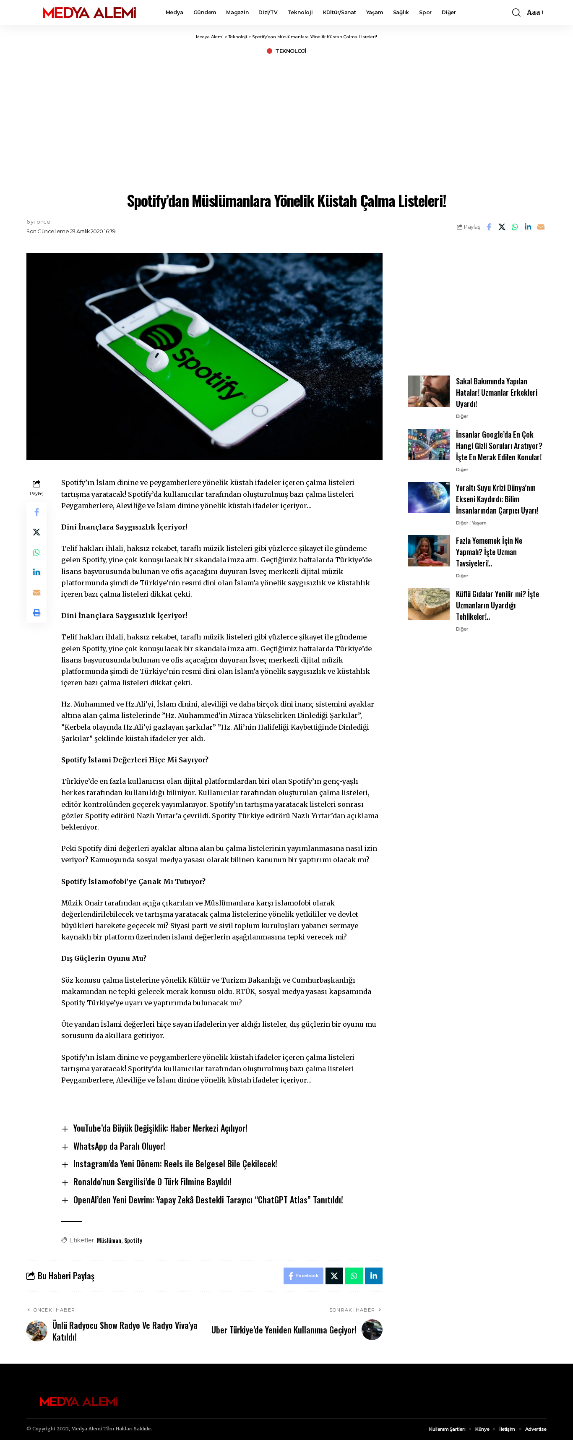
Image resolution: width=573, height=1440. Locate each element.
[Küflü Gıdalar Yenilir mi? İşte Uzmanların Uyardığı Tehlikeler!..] (429, 604)
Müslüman (109, 1240)
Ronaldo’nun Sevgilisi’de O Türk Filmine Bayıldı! (152, 1181)
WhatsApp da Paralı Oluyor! (119, 1146)
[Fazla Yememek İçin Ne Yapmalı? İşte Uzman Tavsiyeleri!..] (429, 550)
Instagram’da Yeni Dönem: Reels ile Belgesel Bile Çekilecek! (175, 1163)
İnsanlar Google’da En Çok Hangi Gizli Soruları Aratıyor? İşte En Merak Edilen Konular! (499, 445)
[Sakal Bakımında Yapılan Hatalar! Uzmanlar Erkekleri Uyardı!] (429, 391)
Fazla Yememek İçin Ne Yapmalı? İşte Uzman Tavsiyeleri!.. (489, 552)
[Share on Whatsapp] (515, 227)
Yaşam (479, 522)
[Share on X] (502, 227)
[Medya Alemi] (89, 12)
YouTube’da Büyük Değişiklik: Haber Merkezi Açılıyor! (160, 1128)
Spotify (133, 1240)
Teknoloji (290, 51)
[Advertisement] (286, 121)
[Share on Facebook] (489, 227)
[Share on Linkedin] (528, 227)
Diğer (462, 416)
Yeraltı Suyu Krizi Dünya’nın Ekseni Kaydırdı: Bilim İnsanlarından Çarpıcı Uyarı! (497, 498)
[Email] (541, 227)
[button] (516, 12)
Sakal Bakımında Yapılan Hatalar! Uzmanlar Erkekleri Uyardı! (496, 392)
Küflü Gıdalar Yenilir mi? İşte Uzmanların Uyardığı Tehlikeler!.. (497, 605)
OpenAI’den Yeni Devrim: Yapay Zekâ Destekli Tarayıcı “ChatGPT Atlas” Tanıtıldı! (208, 1199)
